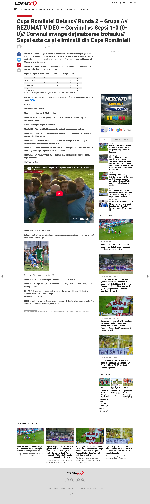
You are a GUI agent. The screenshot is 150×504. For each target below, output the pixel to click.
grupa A (78, 311)
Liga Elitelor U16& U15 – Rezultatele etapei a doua (116, 390)
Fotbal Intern (27, 9)
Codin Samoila (30, 47)
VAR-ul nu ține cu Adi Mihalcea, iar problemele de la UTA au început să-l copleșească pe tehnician (120, 149)
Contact (101, 488)
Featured (70, 311)
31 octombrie (42, 311)
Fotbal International (45, 9)
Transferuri (72, 9)
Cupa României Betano (57, 311)
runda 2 (86, 311)
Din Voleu (84, 9)
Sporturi (60, 9)
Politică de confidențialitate (69, 488)
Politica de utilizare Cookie (88, 488)
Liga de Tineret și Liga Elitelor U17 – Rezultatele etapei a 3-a (127, 391)
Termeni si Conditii (52, 488)
